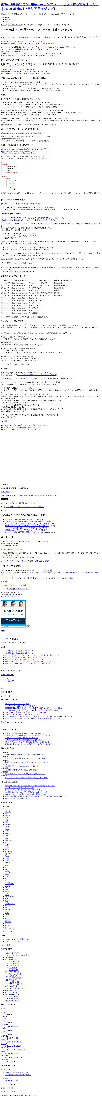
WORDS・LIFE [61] (12, 994)
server (7, 898)
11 (8, 1038)
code (6, 822)
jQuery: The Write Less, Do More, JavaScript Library (18, 151)
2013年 (3, 1032)
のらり (3, 549)
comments (8, 824)
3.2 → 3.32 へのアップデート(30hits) (17, 704)
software (7, 905)
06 (14, 1050)
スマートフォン (43, 495)
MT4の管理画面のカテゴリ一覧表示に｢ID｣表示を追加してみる (27, 742)
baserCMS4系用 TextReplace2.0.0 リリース (19, 651)
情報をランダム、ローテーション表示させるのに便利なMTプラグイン (30, 744)
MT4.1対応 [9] (14, 963)
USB (6, 916)
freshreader (8, 851)
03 (8, 1022)
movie (7, 875)
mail (6, 869)
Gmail (7, 857)
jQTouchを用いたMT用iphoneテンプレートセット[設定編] (37, 375)
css (6, 828)
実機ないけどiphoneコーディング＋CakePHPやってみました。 (27, 526)
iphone (8, 495)
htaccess (7, 862)
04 (12, 1026)
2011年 (3, 1040)
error (6, 837)
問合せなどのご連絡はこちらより (17, 1073)
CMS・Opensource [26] (16, 988)
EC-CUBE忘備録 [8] (12, 972)
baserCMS (8, 812)
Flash (6, 846)
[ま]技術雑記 (9, 681)
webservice (8, 918)
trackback (8, 911)
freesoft (7, 849)
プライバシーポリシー (13, 941)
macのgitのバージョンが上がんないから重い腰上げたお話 (25, 794)
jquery (21, 495)
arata (16, 561)
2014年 (3, 1028)
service (7, 900)
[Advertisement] (24, 34)
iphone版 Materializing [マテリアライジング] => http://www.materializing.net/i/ (28, 43)
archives (7, 810)
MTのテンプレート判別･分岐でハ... (17, 585)
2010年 (3, 1044)
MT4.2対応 (6, 492)
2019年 (3, 1012)
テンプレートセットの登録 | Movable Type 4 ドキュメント (22, 427)
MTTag (7, 882)
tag (6, 907)
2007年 (3, 1055)
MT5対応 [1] (13, 968)
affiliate (7, 806)
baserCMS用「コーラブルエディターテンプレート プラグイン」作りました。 (32, 655)
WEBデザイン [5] (11, 980)
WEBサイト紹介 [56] (16, 984)
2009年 (3, 1048)
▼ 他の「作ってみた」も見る (11, 670)
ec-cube (7, 833)
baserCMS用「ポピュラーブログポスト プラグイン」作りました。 (28, 659)
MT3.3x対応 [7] (14, 961)
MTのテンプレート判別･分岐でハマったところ (20, 503)
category (7, 819)
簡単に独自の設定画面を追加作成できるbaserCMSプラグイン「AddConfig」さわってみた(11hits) (39, 716)
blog (6, 813)
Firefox (7, 844)
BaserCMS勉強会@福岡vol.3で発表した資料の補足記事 (24, 754)
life (6, 867)
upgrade (7, 914)
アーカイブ (9, 1078)
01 (8, 1011)
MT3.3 (7, 878)
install (6, 866)
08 (10, 1026)
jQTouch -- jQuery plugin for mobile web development (19, 66)
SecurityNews (9, 896)
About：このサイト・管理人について (18, 939)
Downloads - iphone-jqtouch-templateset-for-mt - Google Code (21, 133)
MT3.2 (7, 876)
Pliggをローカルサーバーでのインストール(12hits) (22, 714)
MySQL (7, 886)
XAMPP (7, 923)
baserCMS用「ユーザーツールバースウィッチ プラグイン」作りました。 (30, 661)
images (7, 864)
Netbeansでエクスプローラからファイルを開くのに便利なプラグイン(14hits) (31, 710)
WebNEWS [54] (14, 982)
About (7, 17)
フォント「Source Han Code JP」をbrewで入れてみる (23, 790)
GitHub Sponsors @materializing (11, 594)
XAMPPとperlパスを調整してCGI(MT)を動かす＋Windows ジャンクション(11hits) (33, 718)
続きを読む (69, 578)
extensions (8, 840)
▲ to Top (4, 510)
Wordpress (8, 922)
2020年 (3, 1009)
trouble (7, 913)
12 (5, 1011)
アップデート (9, 929)
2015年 (3, 1024)
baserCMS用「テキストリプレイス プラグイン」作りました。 (27, 657)
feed (6, 842)
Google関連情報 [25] (16, 978)
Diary (6, 831)
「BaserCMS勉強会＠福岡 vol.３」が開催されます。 (23, 528)
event (6, 839)
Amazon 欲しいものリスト (10, 596)
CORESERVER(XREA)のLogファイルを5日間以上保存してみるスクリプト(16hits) (33, 708)
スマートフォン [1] (11, 992)
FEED (7, 21)
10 (8, 1014)
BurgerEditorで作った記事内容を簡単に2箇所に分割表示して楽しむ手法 (30, 786)
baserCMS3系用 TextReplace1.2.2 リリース (19, 653)
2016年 (3, 1020)
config (7, 826)
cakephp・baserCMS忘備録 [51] (19, 955)
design (7, 830)
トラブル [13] (13, 970)
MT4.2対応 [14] (14, 965)
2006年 (3, 1059)
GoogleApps (9, 860)
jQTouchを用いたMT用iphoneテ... (16, 589)
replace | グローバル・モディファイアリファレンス (20, 429)
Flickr (6, 848)
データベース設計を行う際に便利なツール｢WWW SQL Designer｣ (28, 532)
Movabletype (9, 873)
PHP (6, 889)
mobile (7, 871)
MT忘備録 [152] (10, 959)
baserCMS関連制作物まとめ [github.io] (18, 1075)
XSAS (7, 927)
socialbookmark (10, 904)
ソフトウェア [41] (11, 986)
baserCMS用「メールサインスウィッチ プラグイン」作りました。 (28, 663)
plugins (7, 891)
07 (12, 1038)
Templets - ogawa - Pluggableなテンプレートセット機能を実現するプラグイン (29, 220)
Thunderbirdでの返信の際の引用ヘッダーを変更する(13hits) (25, 712)
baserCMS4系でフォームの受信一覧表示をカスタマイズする (26, 792)
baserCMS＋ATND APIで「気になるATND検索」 (22, 770)
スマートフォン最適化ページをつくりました (71, 572)
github (7, 855)
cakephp (7, 815)
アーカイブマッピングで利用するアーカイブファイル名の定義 (24, 425)
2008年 (3, 1051)
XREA (7, 925)
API (6, 808)
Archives (7, 19)
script (6, 893)
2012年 (3, 1036)
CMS (6, 821)
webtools (7, 920)
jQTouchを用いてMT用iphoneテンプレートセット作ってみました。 (28, 736)
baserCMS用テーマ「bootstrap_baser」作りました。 (22, 766)
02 (10, 1022)
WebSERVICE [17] (11, 976)
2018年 (3, 1016)
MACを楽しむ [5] (11, 990)
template (30, 495)
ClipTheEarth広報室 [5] (12, 1001)
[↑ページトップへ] (11, 1080)
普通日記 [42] (13, 998)
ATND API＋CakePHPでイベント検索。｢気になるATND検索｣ (26, 524)
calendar (7, 817)
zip (36, 495)
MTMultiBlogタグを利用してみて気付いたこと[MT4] (23, 530)
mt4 (6, 880)
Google (7, 858)
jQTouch (14, 495)
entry (6, 835)
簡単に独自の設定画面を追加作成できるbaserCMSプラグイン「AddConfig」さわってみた (36, 796)
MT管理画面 (9, 884)
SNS (6, 902)
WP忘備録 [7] (9, 957)
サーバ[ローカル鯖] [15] (13, 974)
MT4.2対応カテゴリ (15, 25)
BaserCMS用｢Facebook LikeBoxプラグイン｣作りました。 (25, 774)
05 (5, 1018)
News (6, 887)
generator (8, 853)
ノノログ (8, 679)
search (7, 895)
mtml (25, 495)
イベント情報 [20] (15, 996)
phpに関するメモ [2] (12, 953)
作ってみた (54, 495)
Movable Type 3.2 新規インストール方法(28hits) (21, 706)
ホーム (3, 25)
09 (10, 1014)
